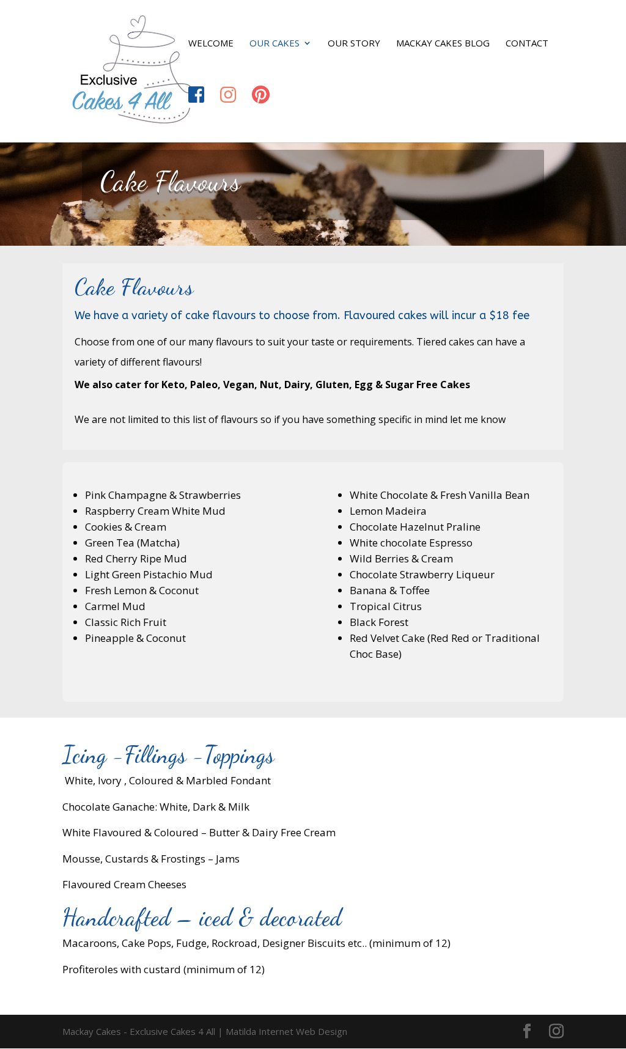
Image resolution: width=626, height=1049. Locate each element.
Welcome (211, 44)
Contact (527, 44)
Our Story (354, 44)
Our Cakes (274, 44)
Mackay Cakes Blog (443, 44)
